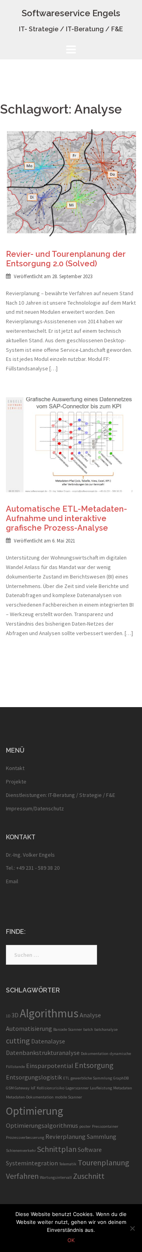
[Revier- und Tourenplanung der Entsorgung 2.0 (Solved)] (71, 182)
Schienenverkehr (21, 1150)
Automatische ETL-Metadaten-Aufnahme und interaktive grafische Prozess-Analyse (66, 518)
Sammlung (101, 1136)
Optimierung (34, 1111)
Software (90, 1149)
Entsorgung (94, 1065)
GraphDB (121, 1078)
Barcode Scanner (67, 1029)
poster (85, 1126)
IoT (33, 1088)
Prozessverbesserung (25, 1137)
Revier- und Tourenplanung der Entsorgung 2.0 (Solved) (66, 258)
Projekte (16, 781)
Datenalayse (48, 1041)
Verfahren (22, 1176)
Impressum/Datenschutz (35, 808)
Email (12, 881)
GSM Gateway (18, 1088)
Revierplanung (65, 1136)
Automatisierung (29, 1028)
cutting (18, 1040)
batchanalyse (106, 1029)
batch (88, 1029)
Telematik (68, 1164)
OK (71, 1240)
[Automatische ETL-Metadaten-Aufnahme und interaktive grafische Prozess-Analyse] (71, 444)
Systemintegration (32, 1163)
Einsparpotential (49, 1066)
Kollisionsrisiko (50, 1088)
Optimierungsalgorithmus (42, 1125)
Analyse (90, 1015)
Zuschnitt (89, 1176)
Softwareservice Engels (71, 13)
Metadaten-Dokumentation (30, 1097)
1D (8, 1016)
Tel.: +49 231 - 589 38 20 (33, 867)
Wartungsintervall (56, 1177)
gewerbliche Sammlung (91, 1078)
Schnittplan (57, 1149)
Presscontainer (105, 1126)
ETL (66, 1078)
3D (15, 1015)
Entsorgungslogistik (34, 1077)
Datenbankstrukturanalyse (43, 1053)
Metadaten (122, 1088)
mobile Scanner (68, 1097)
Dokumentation (94, 1053)
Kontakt (15, 768)
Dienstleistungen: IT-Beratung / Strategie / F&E (60, 795)
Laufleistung (101, 1088)
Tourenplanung (103, 1162)
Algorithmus (49, 1013)
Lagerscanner (77, 1088)
